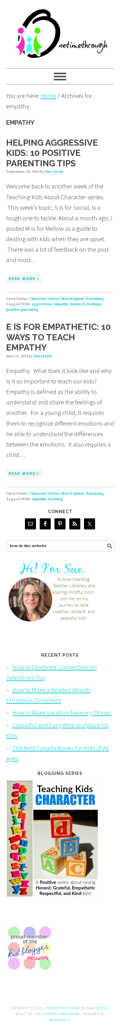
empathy (61, 304)
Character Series (44, 299)
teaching (55, 499)
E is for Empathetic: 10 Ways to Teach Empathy (58, 337)
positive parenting (22, 310)
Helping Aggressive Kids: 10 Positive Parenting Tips (52, 153)
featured (77, 304)
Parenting (95, 299)
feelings (94, 304)
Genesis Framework (61, 1013)
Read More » (24, 278)
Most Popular (72, 299)
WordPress (60, 1020)
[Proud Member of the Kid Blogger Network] (29, 975)
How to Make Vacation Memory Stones (61, 712)
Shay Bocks (97, 1008)
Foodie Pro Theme (63, 1008)
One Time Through (60, 31)
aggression (41, 304)
